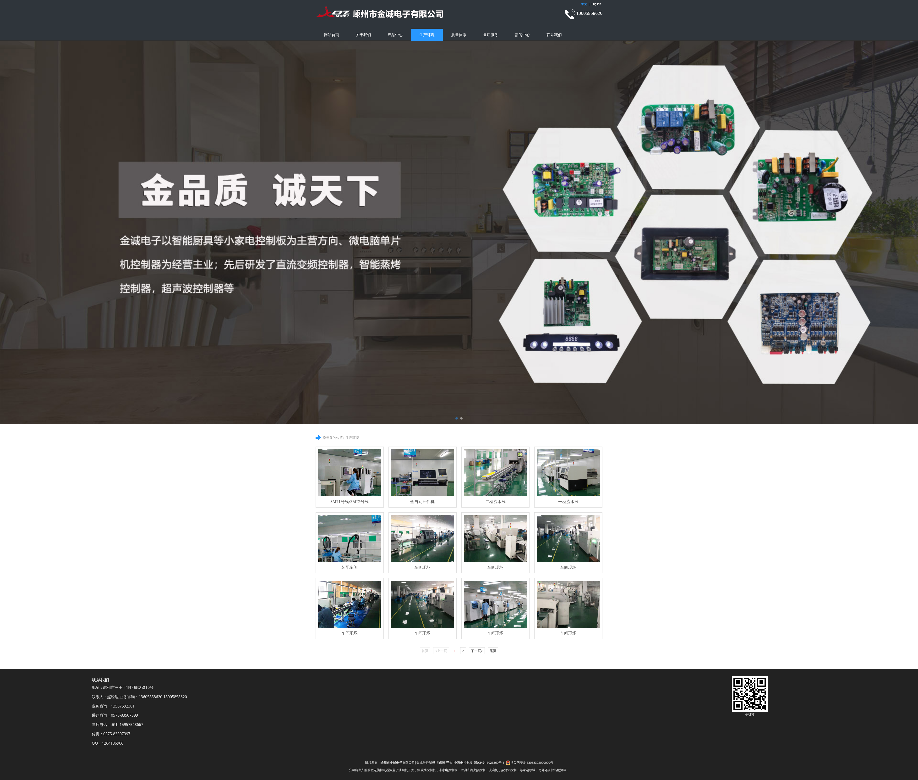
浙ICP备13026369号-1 (489, 763)
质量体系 (458, 34)
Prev (325, 232)
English (596, 4)
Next (592, 232)
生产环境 (427, 34)
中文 (584, 4)
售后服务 (490, 34)
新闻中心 (522, 34)
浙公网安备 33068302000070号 (531, 763)
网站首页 (331, 34)
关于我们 (363, 34)
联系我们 (554, 34)
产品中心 (395, 34)
